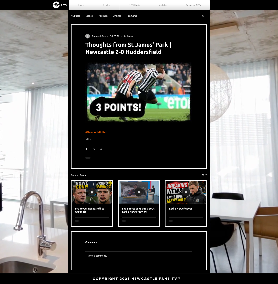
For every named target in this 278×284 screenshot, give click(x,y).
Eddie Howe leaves (181, 208)
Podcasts (103, 15)
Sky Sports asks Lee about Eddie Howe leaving (138, 210)
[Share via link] (108, 149)
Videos (89, 15)
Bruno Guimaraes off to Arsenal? (89, 210)
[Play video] (138, 92)
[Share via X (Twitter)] (93, 149)
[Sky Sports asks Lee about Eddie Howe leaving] (139, 192)
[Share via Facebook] (86, 149)
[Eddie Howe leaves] (185, 192)
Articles (117, 15)
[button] (203, 16)
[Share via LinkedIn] (100, 149)
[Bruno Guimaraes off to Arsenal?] (92, 192)
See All (204, 175)
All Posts (75, 15)
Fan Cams (132, 15)
